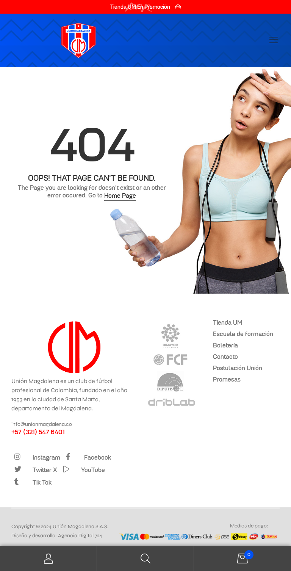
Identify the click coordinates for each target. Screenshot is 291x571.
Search (145, 558)
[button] (145, 7)
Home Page (120, 195)
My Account (48, 558)
